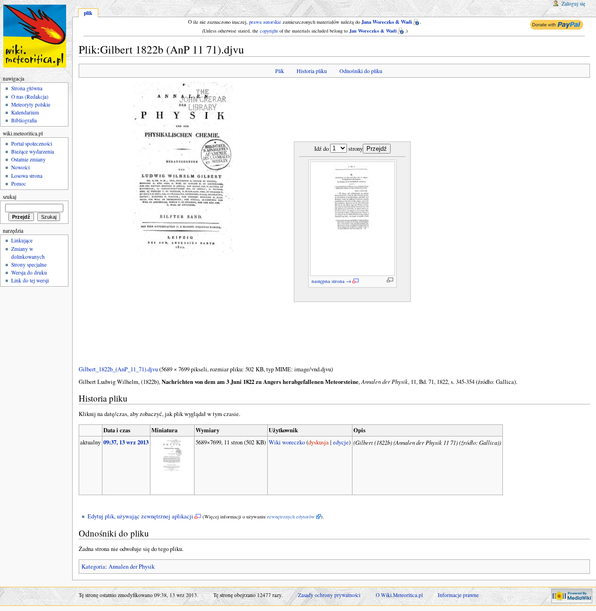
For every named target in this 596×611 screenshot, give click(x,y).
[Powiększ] (389, 279)
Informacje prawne (458, 594)
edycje (341, 442)
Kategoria (93, 567)
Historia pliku (312, 70)
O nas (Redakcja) (29, 96)
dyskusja (318, 442)
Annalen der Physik (131, 567)
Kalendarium (25, 112)
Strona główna (26, 88)
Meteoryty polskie (30, 104)
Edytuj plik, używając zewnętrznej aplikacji (140, 516)
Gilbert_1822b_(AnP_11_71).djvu (118, 369)
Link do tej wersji (30, 280)
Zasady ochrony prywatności (329, 594)
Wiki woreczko (287, 442)
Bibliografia (24, 120)
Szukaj (9, 196)
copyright (269, 30)
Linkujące (22, 240)
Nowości (20, 167)
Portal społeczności (31, 143)
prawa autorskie (265, 22)
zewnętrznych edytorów (291, 516)
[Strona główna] (36, 36)
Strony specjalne (29, 264)
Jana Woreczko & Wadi (386, 22)
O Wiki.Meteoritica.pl (399, 594)
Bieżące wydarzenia (32, 151)
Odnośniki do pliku (360, 70)
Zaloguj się (573, 3)
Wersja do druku (29, 272)
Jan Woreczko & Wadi (373, 30)
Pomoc (18, 183)
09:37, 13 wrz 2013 (126, 442)
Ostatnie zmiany (28, 159)
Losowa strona (26, 175)
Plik (279, 70)
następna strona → (331, 280)
